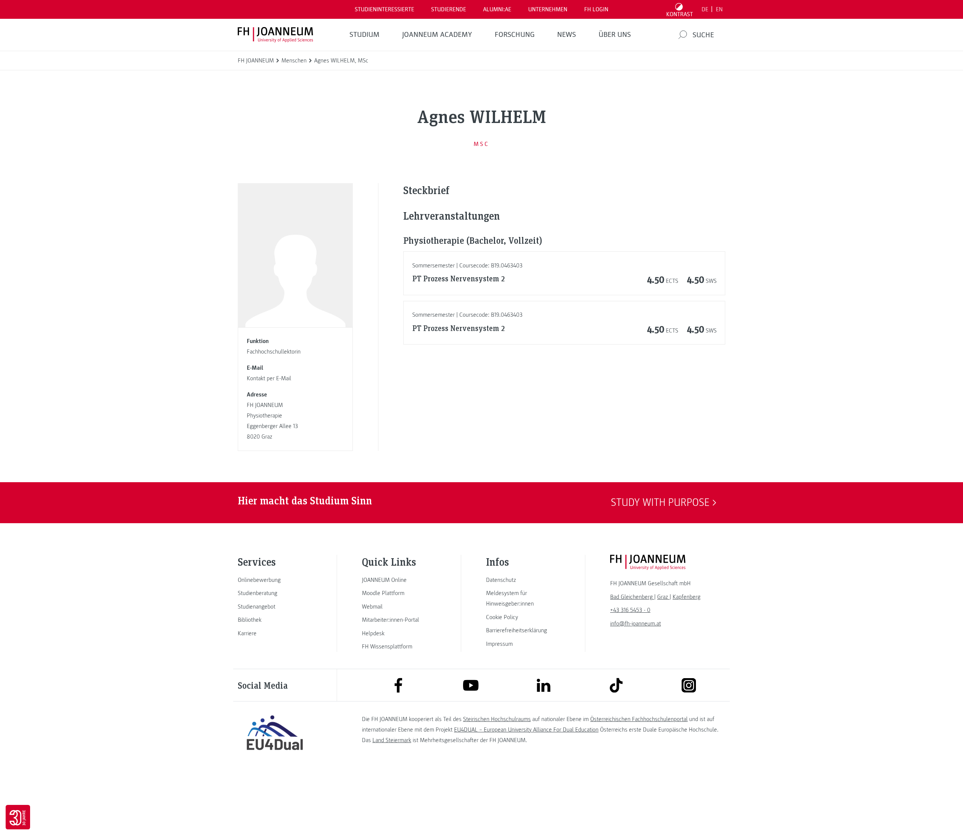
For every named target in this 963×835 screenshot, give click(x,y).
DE (705, 9)
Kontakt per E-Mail (269, 378)
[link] (274, 580)
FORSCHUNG (515, 34)
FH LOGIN (596, 9)
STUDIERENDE (448, 9)
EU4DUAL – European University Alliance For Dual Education (526, 729)
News (566, 34)
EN (719, 9)
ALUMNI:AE (497, 9)
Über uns (614, 34)
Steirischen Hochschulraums (497, 719)
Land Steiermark (391, 740)
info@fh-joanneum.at (635, 623)
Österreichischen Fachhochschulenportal (639, 719)
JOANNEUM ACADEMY (437, 34)
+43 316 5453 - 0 (630, 610)
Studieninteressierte (384, 9)
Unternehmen (547, 9)
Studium (364, 34)
